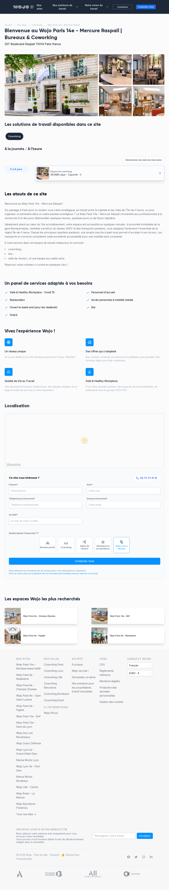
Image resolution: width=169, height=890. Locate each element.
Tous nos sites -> (26, 814)
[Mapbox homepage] (13, 465)
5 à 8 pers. (16, 169)
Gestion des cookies (111, 701)
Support (54, 854)
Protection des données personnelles (108, 691)
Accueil (8, 25)
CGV (102, 664)
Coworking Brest (54, 700)
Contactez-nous (84, 561)
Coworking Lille (53, 677)
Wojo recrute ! (80, 670)
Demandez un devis (84, 677)
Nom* (90, 484)
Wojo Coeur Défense (28, 743)
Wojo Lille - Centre (27, 787)
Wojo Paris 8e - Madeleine (123, 635)
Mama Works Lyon (27, 760)
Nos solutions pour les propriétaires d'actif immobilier (83, 687)
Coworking (37, 25)
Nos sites (21, 25)
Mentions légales (110, 681)
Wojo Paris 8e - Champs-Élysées (39, 616)
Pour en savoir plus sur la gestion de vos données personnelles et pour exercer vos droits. (53, 573)
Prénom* (13, 484)
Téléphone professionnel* (22, 498)
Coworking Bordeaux (56, 693)
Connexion (122, 7)
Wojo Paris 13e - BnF (120, 616)
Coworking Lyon (53, 670)
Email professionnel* (97, 498)
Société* (13, 515)
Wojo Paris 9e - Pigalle (34, 635)
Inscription (144, 835)
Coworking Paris (53, 664)
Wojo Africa (51, 713)
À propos (77, 664)
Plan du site (41, 854)
